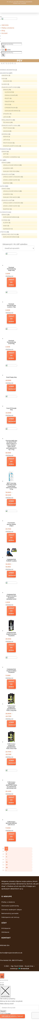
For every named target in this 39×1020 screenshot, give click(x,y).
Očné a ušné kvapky (10, 206)
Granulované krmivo (11, 165)
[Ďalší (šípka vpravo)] (3, 982)
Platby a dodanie (7, 28)
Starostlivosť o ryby (9, 87)
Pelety (7, 98)
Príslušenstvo (7, 120)
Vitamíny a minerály (10, 157)
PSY (1, 160)
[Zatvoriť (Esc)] (1, 980)
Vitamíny (6, 114)
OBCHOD (5, 25)
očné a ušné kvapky (10, 180)
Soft (4, 154)
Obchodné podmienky (10, 906)
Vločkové (8, 92)
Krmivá (5, 89)
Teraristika (4, 149)
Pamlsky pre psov (9, 171)
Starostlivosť (7, 174)
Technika (6, 122)
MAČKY (2, 186)
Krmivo (4, 162)
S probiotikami (10, 107)
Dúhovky (6, 81)
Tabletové (8, 101)
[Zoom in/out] (7, 980)
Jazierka (5, 134)
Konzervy (6, 168)
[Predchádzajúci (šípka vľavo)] (1, 982)
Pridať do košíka (11, 282)
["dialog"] (19, 1001)
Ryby (3, 78)
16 (6, 862)
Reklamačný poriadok (10, 913)
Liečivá (5, 117)
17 (6, 865)
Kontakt (4, 33)
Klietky (5, 222)
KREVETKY (5, 75)
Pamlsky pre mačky (10, 197)
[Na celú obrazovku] (5, 980)
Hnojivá (6, 131)
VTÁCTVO (3, 232)
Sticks (7, 104)
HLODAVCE (4, 212)
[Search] (3, 46)
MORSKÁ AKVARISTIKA (7, 70)
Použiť (3, 1011)
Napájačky (7, 229)
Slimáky (4, 84)
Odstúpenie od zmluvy (10, 917)
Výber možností (12, 388)
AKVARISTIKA (4, 73)
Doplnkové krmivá (12, 110)
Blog (3, 30)
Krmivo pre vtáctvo (9, 234)
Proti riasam (8, 128)
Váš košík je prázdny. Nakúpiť (12, 1016)
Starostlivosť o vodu (9, 125)
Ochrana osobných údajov (11, 909)
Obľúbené (5, 932)
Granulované (10, 95)
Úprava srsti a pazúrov (12, 177)
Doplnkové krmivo (10, 217)
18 (6, 867)
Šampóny (6, 183)
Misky (5, 225)
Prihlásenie (5, 928)
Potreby (5, 220)
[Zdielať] (3, 980)
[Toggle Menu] (1, 16)
